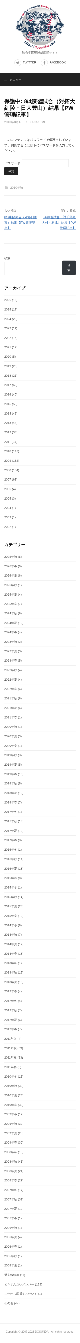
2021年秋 (10, 698)
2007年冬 (10, 1190)
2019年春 (10, 774)
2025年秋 (10, 556)
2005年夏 (10, 1265)
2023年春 (10, 660)
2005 (7, 498)
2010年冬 (10, 1076)
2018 (7, 375)
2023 (7, 328)
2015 (7, 404)
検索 (7, 258)
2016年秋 (10, 859)
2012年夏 (10, 1020)
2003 (7, 517)
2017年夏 (10, 830)
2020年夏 (10, 736)
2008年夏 (10, 1171)
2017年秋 (10, 821)
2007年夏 (10, 1208)
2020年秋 (10, 726)
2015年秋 (10, 897)
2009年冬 (10, 1114)
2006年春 (10, 1246)
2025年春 (10, 604)
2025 (7, 309)
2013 (7, 422)
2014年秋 (10, 934)
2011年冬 (10, 1038)
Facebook (57, 62)
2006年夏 (10, 1237)
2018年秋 (10, 783)
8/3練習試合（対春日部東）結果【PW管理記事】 (20, 222)
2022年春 (10, 689)
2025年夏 (10, 594)
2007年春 (10, 1218)
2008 (7, 470)
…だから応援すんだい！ (20, 1293)
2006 (7, 489)
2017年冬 (10, 811)
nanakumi (37, 122)
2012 (7, 432)
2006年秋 (10, 1227)
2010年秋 (16, 187)
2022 (7, 337)
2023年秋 (10, 641)
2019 (7, 366)
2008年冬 (10, 1152)
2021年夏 (10, 708)
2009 (7, 460)
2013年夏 (10, 982)
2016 (7, 394)
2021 (7, 347)
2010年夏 (10, 1095)
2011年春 (10, 1067)
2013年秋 (10, 972)
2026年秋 (10, 585)
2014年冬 (10, 925)
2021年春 (10, 717)
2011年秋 (10, 1048)
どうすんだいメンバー (19, 1284)
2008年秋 (10, 1161)
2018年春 (10, 802)
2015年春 (10, 915)
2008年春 (10, 1180)
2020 (7, 356)
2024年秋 (10, 613)
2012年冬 (10, 1000)
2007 (7, 479)
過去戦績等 (11, 1275)
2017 (7, 385)
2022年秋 (10, 670)
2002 (7, 527)
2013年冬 (10, 963)
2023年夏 (10, 651)
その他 (8, 1303)
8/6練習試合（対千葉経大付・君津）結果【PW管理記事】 (59, 222)
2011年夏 (10, 1057)
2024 (7, 319)
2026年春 (10, 566)
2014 (7, 413)
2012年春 (10, 1029)
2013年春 (10, 991)
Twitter (29, 62)
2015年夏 (10, 906)
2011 (7, 442)
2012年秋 (10, 1010)
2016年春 (10, 878)
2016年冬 (10, 849)
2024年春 (10, 632)
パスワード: (13, 163)
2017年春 (10, 840)
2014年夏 (10, 944)
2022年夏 (10, 679)
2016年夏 (10, 868)
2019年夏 (10, 764)
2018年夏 (10, 793)
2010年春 (10, 1105)
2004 (7, 507)
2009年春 (10, 1142)
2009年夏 (10, 1133)
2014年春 (10, 953)
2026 (7, 300)
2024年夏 (10, 623)
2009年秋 (10, 1123)
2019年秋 (10, 755)
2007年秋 (10, 1199)
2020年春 (10, 745)
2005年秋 (10, 1256)
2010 (7, 451)
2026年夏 (10, 575)
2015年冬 (10, 887)
